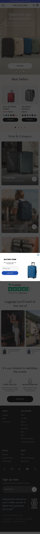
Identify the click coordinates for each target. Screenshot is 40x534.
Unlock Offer (10, 273)
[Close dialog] (38, 255)
